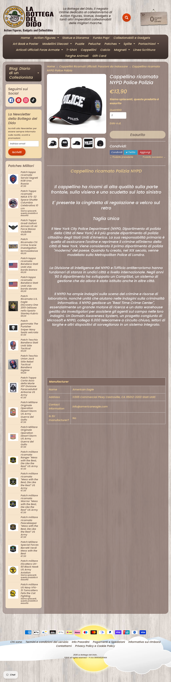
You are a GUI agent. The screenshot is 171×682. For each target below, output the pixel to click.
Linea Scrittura (144, 50)
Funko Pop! (101, 38)
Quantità (116, 110)
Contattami (64, 646)
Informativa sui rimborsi (144, 642)
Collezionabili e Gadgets (132, 38)
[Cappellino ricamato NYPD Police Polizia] (52, 143)
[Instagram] (26, 100)
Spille (130, 44)
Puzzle (79, 44)
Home (25, 38)
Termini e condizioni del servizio (47, 642)
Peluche (94, 44)
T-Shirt (71, 50)
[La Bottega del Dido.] (30, 17)
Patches (113, 44)
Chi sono (16, 642)
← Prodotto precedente (121, 157)
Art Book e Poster (25, 44)
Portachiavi (149, 44)
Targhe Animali (77, 56)
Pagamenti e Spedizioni (109, 642)
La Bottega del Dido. (87, 654)
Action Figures (47, 38)
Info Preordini (80, 642)
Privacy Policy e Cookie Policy (95, 646)
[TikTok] (33, 100)
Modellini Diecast (57, 44)
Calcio (105, 50)
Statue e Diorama (75, 38)
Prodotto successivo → (154, 157)
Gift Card (99, 56)
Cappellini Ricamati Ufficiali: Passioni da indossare (93, 66)
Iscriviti (17, 152)
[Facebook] (11, 100)
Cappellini (88, 50)
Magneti (122, 50)
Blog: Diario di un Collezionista (25, 73)
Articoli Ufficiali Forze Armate (40, 50)
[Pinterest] (19, 100)
